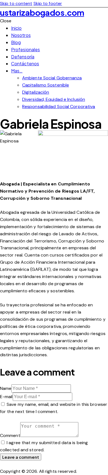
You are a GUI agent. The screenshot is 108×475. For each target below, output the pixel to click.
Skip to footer (48, 3)
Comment (10, 435)
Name (5, 388)
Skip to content (16, 3)
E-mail (6, 397)
